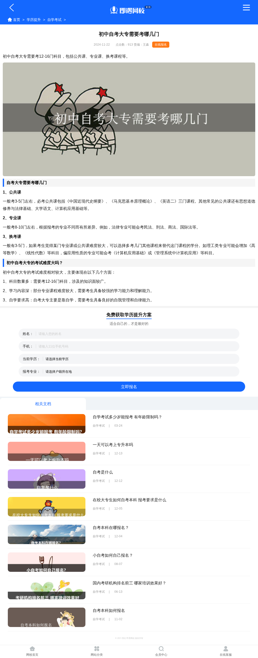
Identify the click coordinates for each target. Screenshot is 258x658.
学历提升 (34, 20)
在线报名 (161, 44)
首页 (16, 20)
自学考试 (54, 20)
